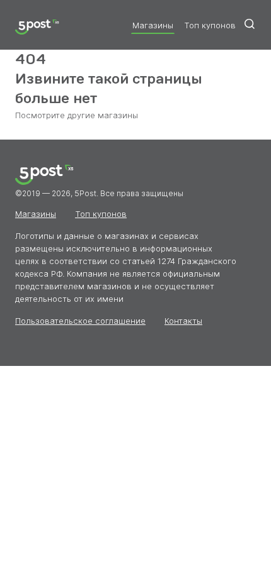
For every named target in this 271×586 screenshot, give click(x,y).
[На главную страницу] (37, 28)
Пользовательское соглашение (80, 321)
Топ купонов (210, 25)
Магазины (152, 25)
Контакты (183, 321)
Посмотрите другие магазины (76, 115)
